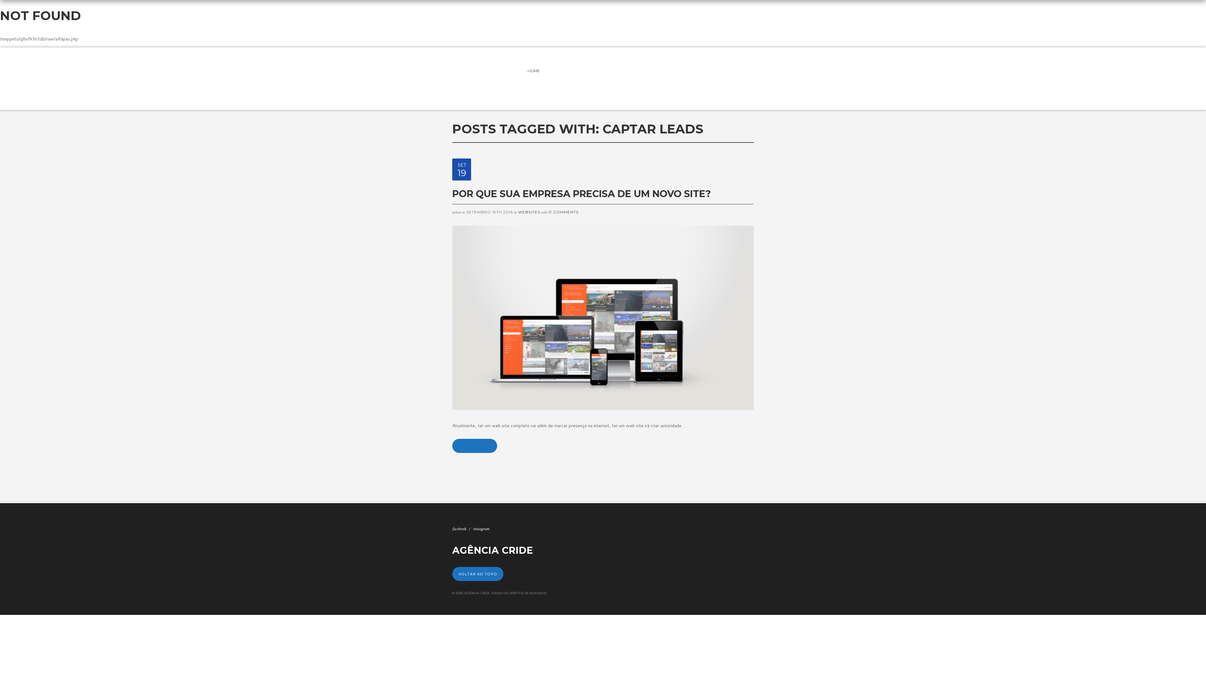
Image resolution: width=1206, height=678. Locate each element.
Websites (529, 212)
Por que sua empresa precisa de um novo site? (581, 194)
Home (534, 70)
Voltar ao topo (478, 574)
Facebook (459, 529)
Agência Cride (492, 550)
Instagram (481, 529)
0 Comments (564, 212)
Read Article (475, 446)
